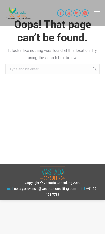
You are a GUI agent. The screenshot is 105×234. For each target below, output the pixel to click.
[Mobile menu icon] (97, 13)
